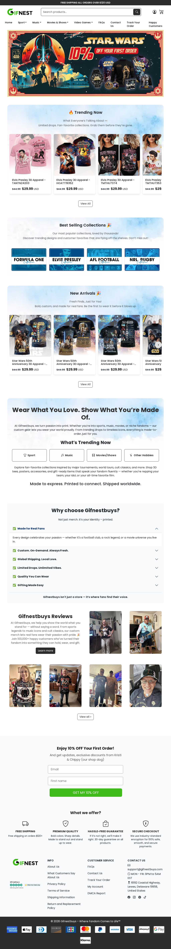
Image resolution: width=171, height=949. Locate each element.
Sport (21, 22)
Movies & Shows (56, 22)
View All (85, 204)
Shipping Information (61, 897)
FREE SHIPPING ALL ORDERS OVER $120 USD (85, 2)
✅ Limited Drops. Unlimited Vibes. (37, 568)
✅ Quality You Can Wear (31, 576)
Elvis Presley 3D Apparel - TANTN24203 (29, 181)
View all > (85, 717)
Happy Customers (155, 24)
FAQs (102, 22)
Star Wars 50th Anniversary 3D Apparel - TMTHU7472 (73, 364)
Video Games (82, 22)
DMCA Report (97, 893)
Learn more (45, 651)
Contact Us (116, 24)
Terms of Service (58, 891)
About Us (53, 867)
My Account (95, 887)
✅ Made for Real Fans (29, 528)
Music (35, 22)
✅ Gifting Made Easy (28, 585)
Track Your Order (133, 24)
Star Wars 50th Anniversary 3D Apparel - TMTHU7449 (117, 364)
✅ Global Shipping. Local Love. (35, 559)
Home (8, 22)
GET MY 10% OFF (86, 792)
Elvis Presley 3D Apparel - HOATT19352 (73, 181)
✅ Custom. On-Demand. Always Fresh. (40, 550)
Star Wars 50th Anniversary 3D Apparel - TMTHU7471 (29, 364)
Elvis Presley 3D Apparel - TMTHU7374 (117, 181)
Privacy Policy (56, 884)
